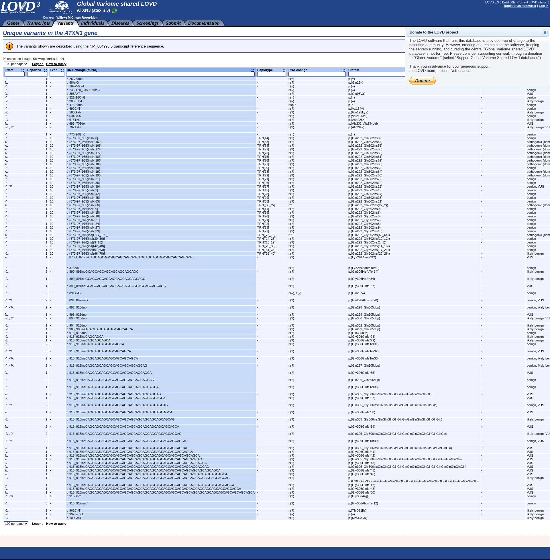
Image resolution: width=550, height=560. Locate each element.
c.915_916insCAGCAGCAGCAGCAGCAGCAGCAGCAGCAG (110, 380)
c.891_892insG (77, 300)
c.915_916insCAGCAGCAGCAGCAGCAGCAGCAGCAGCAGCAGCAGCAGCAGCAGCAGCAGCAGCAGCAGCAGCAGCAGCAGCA (161, 492)
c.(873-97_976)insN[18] (83, 216)
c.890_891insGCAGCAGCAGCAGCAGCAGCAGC (102, 271)
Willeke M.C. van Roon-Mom (77, 17)
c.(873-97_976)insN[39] (83, 231)
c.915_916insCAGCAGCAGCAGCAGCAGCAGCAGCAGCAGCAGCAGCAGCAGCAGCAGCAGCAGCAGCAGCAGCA (150, 485)
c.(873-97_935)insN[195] (84, 175)
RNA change (300, 70)
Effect (11, 70)
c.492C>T (73, 108)
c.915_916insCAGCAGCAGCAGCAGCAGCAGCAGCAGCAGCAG (114, 394)
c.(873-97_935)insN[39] (83, 186)
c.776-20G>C (76, 134)
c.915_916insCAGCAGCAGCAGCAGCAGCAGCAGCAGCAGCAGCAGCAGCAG (124, 433)
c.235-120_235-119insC (83, 90)
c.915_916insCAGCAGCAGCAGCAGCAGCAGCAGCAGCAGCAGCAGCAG (121, 419)
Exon (56, 70)
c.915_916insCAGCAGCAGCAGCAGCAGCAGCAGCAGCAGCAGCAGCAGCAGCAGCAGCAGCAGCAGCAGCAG (148, 478)
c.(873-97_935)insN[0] (82, 138)
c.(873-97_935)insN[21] (83, 179)
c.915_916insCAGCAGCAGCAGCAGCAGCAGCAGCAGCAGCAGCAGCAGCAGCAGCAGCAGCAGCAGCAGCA (147, 474)
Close (545, 32)
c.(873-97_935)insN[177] (84, 153)
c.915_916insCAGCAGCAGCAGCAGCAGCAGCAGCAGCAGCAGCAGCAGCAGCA (126, 441)
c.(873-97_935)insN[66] (83, 205)
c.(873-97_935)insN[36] (83, 182)
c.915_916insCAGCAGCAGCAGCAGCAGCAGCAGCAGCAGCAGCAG (117, 405)
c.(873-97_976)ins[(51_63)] (86, 249)
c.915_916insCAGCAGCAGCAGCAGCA (95, 344)
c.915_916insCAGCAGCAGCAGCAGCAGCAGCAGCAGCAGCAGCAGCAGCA (123, 426)
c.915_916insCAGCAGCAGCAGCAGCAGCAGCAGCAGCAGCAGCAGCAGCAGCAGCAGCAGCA (137, 463)
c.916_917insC (77, 503)
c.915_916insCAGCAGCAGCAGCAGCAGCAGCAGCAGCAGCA (112, 387)
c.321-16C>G (76, 97)
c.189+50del (75, 86)
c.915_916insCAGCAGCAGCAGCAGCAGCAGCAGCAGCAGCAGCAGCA (119, 412)
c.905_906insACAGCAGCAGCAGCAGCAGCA (100, 329)
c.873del (72, 268)
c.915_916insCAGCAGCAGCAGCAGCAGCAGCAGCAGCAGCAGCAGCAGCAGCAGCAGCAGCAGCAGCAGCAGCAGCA (154, 488)
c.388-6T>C (75, 101)
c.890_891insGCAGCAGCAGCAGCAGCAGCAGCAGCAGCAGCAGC (116, 286)
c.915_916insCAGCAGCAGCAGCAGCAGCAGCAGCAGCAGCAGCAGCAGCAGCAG (127, 448)
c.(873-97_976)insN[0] (82, 209)
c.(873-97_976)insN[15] (83, 212)
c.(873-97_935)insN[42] (83, 194)
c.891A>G (74, 293)
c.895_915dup (77, 314)
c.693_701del (76, 123)
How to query (56, 64)
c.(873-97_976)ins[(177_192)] (87, 235)
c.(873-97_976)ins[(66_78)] (86, 253)
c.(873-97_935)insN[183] (84, 156)
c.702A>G (74, 127)
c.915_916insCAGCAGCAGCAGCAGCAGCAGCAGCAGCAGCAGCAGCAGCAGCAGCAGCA (133, 455)
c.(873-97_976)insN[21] (83, 220)
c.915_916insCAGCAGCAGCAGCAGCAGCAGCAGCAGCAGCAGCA (116, 398)
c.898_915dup (77, 318)
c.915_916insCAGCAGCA (85, 336)
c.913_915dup (77, 333)
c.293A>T (73, 93)
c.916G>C (74, 496)
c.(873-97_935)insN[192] (84, 171)
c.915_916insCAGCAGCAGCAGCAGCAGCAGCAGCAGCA (109, 372)
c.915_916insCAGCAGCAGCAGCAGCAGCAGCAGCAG (107, 365)
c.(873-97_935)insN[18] (83, 168)
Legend (38, 64)
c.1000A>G (74, 518)
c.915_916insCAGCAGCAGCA (88, 340)
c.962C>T (73, 510)
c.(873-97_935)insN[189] (84, 164)
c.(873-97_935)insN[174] (84, 149)
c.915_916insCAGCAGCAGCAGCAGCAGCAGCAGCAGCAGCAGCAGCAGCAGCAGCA (130, 451)
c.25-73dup (74, 78)
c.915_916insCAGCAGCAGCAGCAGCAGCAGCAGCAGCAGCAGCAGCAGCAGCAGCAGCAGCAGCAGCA (143, 470)
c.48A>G (73, 82)
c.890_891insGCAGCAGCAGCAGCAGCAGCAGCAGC (106, 278)
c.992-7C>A (75, 514)
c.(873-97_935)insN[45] (83, 197)
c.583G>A (74, 112)
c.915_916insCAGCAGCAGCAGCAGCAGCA (99, 351)
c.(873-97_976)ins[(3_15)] (85, 242)
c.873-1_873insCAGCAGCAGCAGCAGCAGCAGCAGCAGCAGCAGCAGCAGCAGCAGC (130, 257)
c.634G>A (74, 116)
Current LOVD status (532, 2)
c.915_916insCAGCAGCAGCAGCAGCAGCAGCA (102, 358)
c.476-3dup (74, 105)
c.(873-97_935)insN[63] (83, 201)
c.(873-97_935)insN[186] (84, 160)
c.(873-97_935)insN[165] (84, 145)
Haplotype (267, 70)
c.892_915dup (77, 307)
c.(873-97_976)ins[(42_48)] (86, 246)
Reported (36, 70)
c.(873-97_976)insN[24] (83, 223)
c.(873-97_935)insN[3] (82, 190)
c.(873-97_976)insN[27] (83, 227)
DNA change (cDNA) (84, 70)
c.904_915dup (77, 325)
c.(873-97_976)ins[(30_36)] (86, 238)
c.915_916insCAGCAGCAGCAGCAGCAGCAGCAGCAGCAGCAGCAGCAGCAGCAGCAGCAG (134, 459)
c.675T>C (73, 119)
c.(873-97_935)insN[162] (84, 142)
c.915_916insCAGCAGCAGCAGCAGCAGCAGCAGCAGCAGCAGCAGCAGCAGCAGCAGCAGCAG (138, 466)
